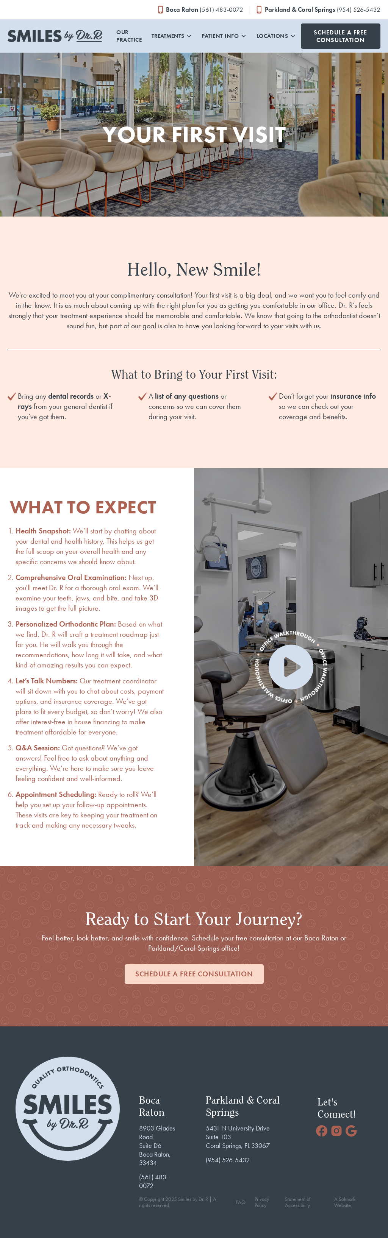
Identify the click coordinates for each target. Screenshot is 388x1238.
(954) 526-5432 (228, 1160)
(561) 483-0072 (154, 1181)
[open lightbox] (291, 667)
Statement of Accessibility (297, 1202)
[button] (172, 36)
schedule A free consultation (194, 974)
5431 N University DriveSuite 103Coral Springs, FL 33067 (238, 1137)
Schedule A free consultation (340, 36)
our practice (129, 36)
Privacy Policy (262, 1202)
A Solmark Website (344, 1202)
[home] (55, 36)
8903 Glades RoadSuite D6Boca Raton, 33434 (157, 1145)
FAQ (241, 1202)
